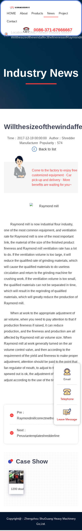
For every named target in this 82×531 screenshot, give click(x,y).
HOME (11, 13)
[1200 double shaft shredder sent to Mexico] (16, 477)
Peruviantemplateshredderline (38, 435)
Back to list (47, 148)
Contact (12, 21)
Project (63, 13)
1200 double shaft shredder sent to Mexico (16, 489)
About (23, 13)
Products (37, 13)
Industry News (59, 32)
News (51, 13)
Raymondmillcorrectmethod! (37, 418)
